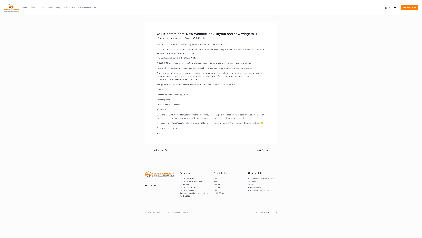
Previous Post (161, 150)
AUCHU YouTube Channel (189, 185)
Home (24, 8)
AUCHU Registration (187, 179)
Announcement (165, 38)
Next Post (262, 150)
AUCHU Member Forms (87, 8)
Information (178, 38)
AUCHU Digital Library (187, 187)
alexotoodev (272, 212)
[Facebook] (390, 8)
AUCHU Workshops (186, 190)
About (32, 8)
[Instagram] (386, 8)
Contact (50, 8)
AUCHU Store (68, 8)
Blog (58, 8)
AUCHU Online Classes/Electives (191, 182)
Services (40, 8)
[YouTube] (395, 8)
